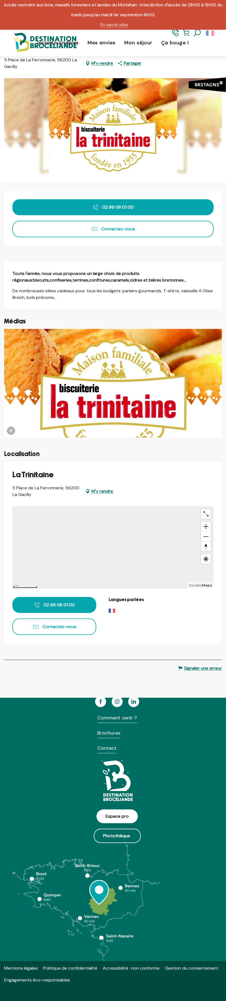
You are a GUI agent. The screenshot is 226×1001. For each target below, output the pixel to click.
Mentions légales (21, 968)
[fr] (210, 33)
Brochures (108, 733)
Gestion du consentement (191, 968)
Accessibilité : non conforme (131, 968)
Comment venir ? (117, 717)
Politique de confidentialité (70, 968)
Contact (107, 748)
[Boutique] (186, 35)
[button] (197, 33)
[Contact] (175, 35)
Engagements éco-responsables (37, 980)
